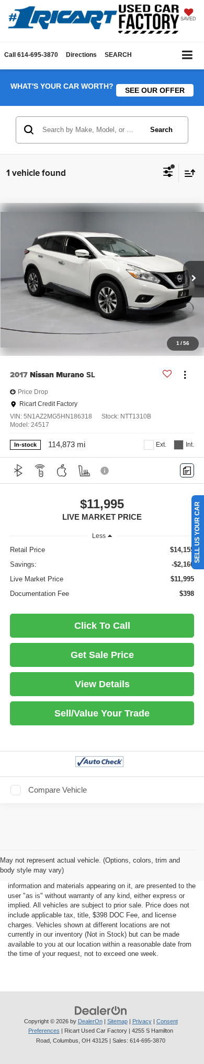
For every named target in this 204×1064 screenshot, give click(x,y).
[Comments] (187, 470)
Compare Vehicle (57, 790)
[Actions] (185, 375)
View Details (102, 684)
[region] (102, 572)
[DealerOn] (101, 1010)
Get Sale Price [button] (102, 655)
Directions (81, 54)
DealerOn (90, 1021)
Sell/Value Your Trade (102, 713)
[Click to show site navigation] (187, 55)
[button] (31, 55)
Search (161, 130)
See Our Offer (155, 90)
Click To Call (102, 625)
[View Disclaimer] (106, 471)
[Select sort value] (187, 173)
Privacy (142, 1021)
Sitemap (117, 1021)
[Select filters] (168, 173)
